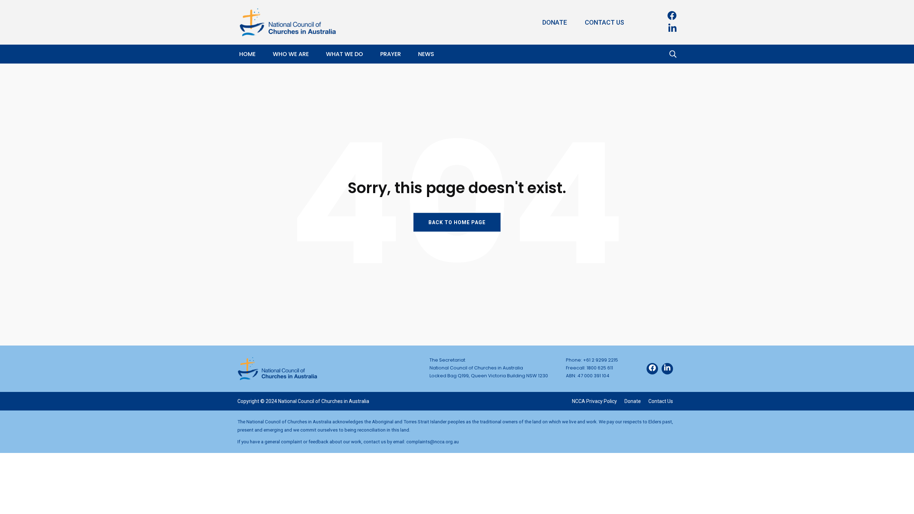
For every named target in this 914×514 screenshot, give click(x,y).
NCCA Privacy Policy (594, 401)
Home (247, 54)
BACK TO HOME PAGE (457, 222)
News (426, 54)
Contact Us (604, 22)
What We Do (344, 54)
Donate (554, 22)
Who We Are (291, 54)
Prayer (390, 54)
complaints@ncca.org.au (432, 441)
